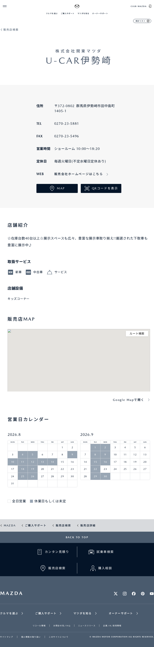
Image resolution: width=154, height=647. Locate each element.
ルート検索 (137, 333)
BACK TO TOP (77, 537)
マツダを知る (83, 13)
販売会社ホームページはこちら (78, 174)
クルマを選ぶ (52, 13)
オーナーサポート (100, 13)
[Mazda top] (77, 6)
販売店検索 (11, 30)
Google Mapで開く (128, 400)
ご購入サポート (68, 13)
